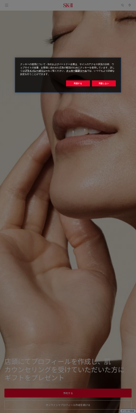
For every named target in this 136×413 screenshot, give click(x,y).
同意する (78, 83)
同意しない (104, 83)
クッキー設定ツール (76, 70)
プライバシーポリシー (36, 70)
